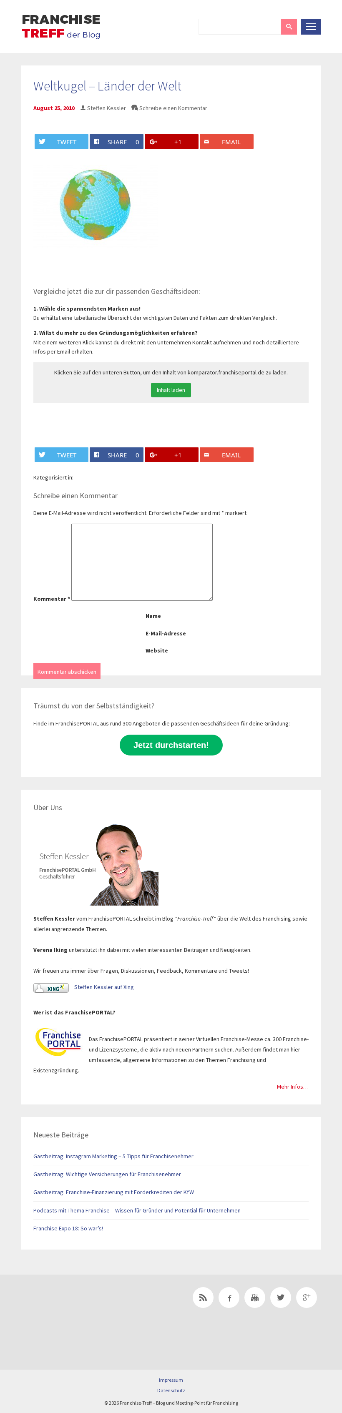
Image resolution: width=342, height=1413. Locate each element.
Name (153, 616)
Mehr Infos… (293, 1086)
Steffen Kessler (106, 108)
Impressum (171, 1380)
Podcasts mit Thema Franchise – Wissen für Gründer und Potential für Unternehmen (137, 1210)
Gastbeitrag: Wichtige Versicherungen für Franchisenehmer (107, 1174)
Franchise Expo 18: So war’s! (68, 1228)
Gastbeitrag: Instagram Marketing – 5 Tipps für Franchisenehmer (113, 1156)
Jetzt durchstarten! (171, 745)
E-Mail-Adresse (166, 633)
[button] (289, 27)
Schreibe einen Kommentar (173, 108)
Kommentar (51, 598)
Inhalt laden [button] (171, 390)
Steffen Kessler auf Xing (103, 987)
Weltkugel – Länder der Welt (107, 86)
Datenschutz (171, 1390)
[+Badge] (79, 1309)
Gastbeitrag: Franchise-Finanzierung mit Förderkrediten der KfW (113, 1192)
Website (157, 650)
